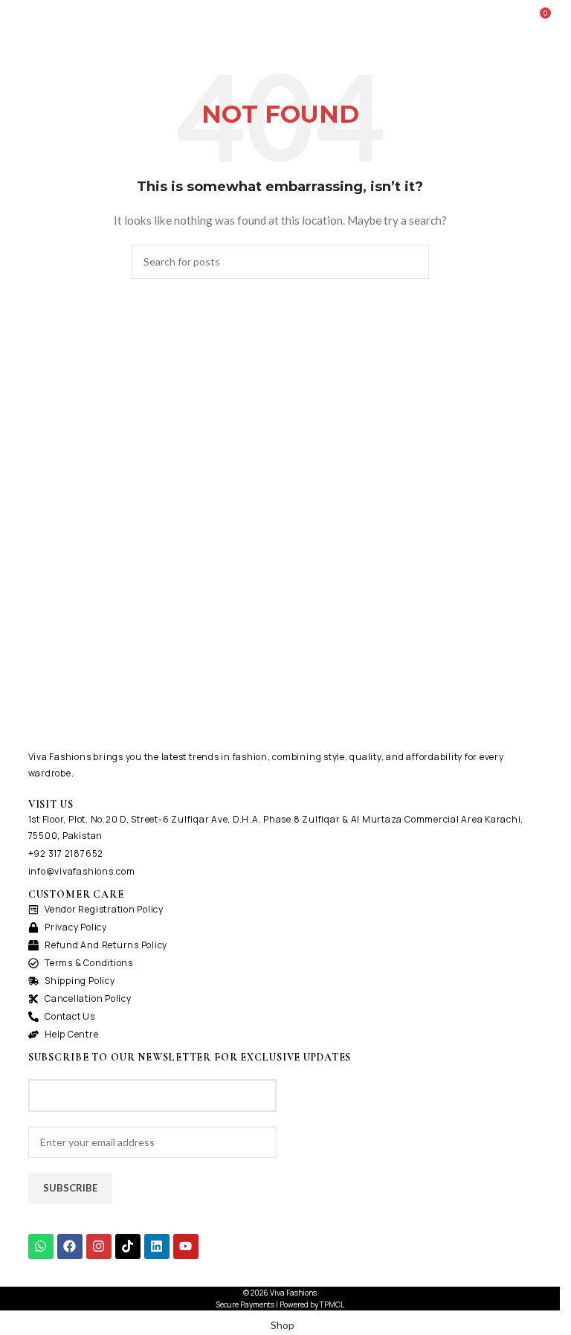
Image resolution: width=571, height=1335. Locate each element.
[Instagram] (99, 1246)
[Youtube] (186, 1246)
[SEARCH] (412, 262)
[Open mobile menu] (17, 18)
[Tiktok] (128, 1246)
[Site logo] (279, 17)
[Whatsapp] (41, 1246)
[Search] (517, 18)
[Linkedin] (157, 1246)
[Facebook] (70, 1246)
